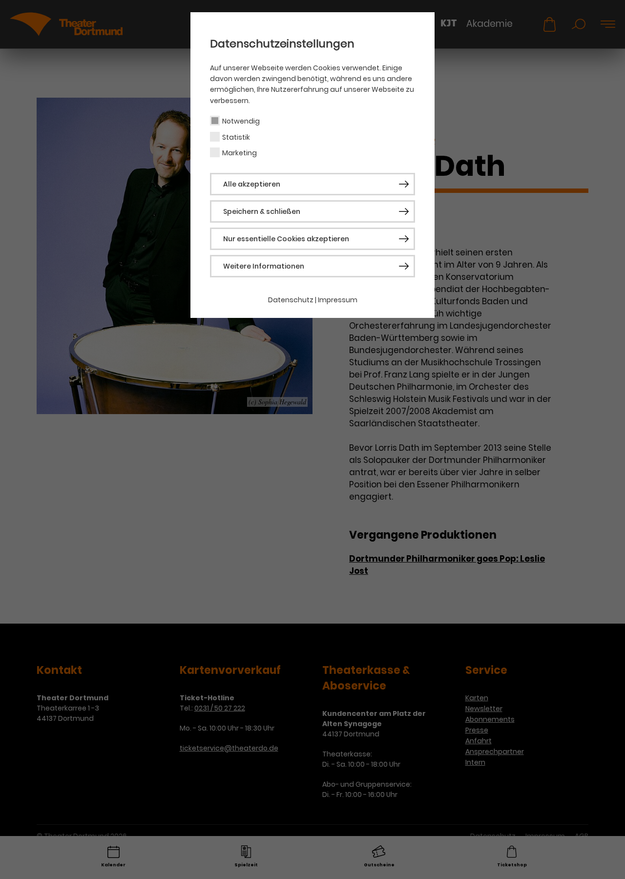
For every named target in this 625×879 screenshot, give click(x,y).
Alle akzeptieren (251, 184)
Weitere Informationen (263, 266)
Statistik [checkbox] (236, 137)
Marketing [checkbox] (239, 153)
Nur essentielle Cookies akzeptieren (286, 239)
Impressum (337, 300)
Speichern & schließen (261, 211)
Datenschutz (290, 300)
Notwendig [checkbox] (241, 121)
